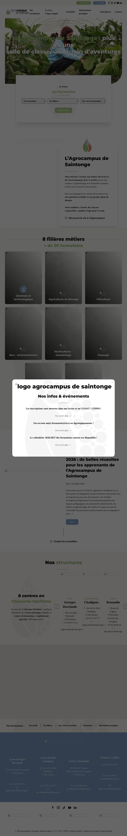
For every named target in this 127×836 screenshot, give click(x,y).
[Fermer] (112, 382)
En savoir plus (61, 416)
